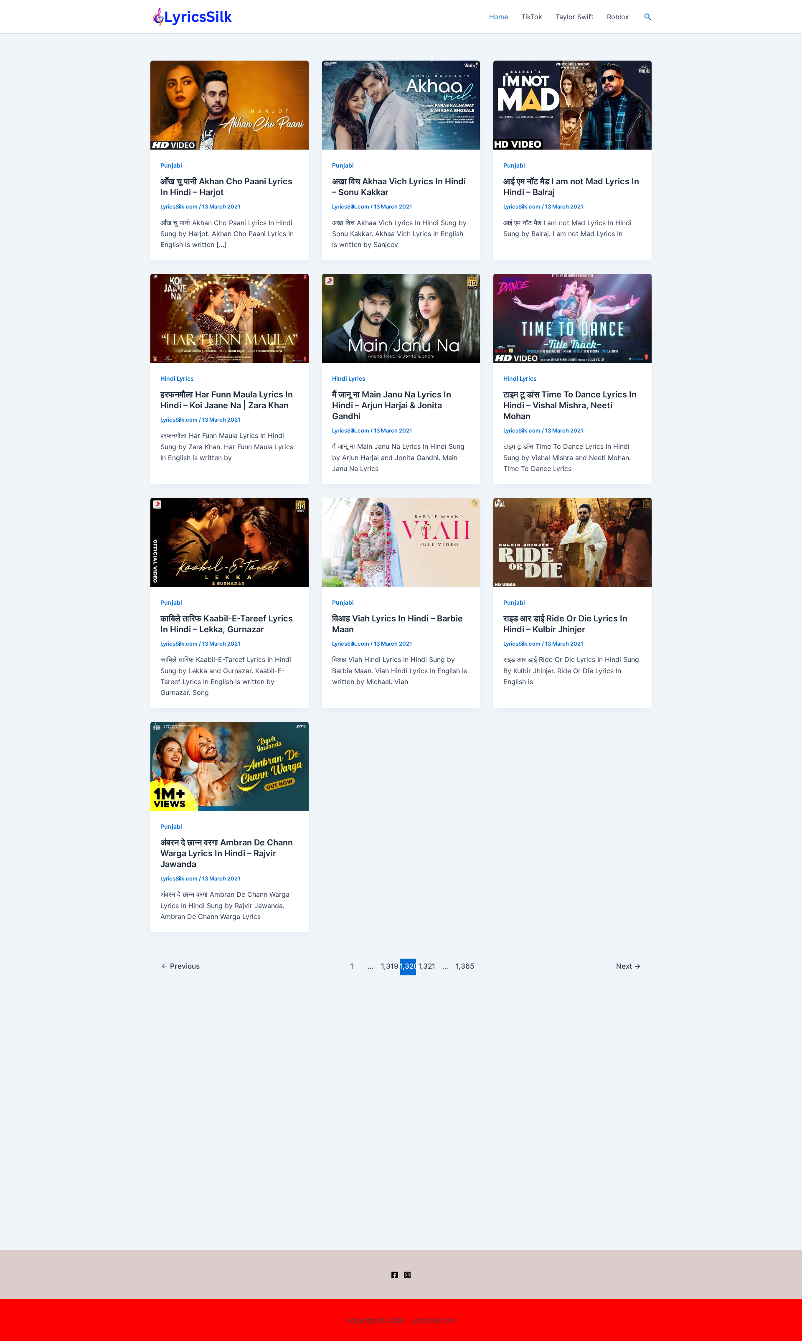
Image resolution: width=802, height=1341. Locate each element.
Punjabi (171, 165)
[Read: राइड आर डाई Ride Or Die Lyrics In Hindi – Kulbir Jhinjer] (572, 541)
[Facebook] (394, 1275)
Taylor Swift (575, 17)
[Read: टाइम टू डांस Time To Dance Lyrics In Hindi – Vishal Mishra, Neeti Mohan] (572, 317)
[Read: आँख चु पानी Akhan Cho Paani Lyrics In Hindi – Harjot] (229, 104)
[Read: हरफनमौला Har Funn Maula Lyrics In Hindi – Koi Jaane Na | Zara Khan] (229, 317)
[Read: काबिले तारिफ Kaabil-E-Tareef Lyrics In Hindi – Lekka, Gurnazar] (229, 541)
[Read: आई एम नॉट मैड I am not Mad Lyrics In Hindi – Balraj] (572, 104)
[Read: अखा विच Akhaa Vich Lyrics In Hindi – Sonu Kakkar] (401, 104)
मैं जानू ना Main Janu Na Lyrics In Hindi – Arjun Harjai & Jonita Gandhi (391, 405)
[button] (648, 17)
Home (498, 17)
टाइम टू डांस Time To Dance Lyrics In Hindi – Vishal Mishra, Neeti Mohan (570, 405)
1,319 (389, 966)
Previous (180, 966)
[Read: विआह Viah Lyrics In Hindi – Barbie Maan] (401, 541)
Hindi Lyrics (177, 378)
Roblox (618, 17)
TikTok (531, 17)
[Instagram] (407, 1275)
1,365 (464, 966)
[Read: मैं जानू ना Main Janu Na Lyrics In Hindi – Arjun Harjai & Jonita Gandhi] (401, 317)
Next (628, 966)
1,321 (426, 966)
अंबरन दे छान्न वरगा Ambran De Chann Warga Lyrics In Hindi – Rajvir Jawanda (226, 853)
